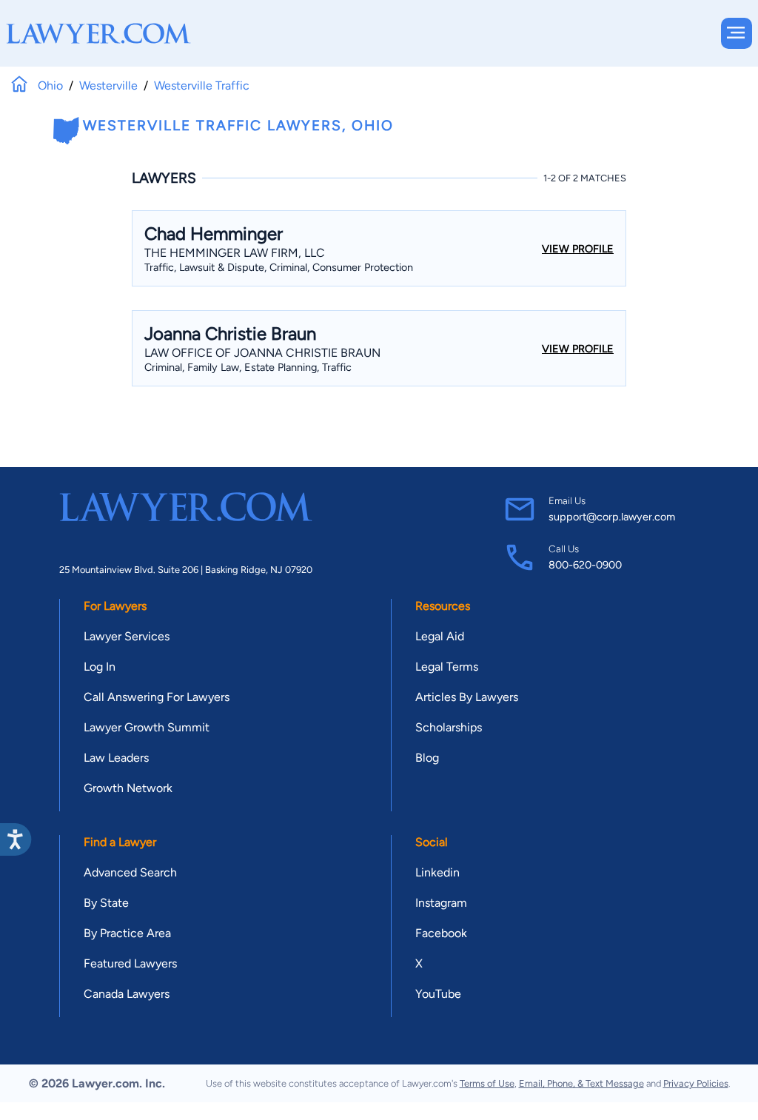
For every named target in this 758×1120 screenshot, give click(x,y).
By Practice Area (127, 933)
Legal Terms (446, 667)
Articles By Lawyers (466, 697)
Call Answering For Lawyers (156, 697)
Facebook (441, 933)
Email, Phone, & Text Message (581, 1083)
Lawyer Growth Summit (146, 727)
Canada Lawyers (127, 994)
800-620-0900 (585, 564)
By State (106, 903)
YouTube (438, 994)
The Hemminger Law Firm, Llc (234, 253)
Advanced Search (130, 872)
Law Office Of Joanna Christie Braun (262, 353)
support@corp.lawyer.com (612, 516)
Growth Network (128, 788)
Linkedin (437, 872)
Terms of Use (487, 1083)
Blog (427, 758)
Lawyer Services (127, 636)
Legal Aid (439, 636)
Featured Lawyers (130, 963)
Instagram (441, 903)
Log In (99, 667)
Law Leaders (116, 758)
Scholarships (448, 727)
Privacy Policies (695, 1083)
